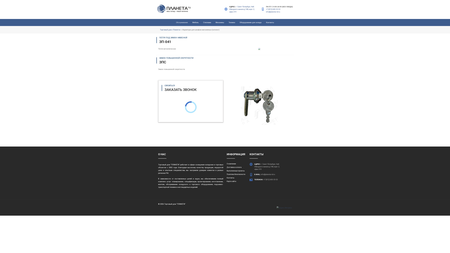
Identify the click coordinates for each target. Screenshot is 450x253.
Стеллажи (207, 22)
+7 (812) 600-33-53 (273, 9)
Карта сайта (231, 181)
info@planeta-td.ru (273, 12)
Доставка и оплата (234, 167)
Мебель (195, 22)
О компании (231, 164)
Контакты (270, 22)
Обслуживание (182, 22)
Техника (232, 22)
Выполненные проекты (236, 171)
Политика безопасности (236, 174)
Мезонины (220, 22)
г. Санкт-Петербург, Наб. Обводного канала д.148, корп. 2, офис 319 (242, 9)
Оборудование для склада (250, 22)
